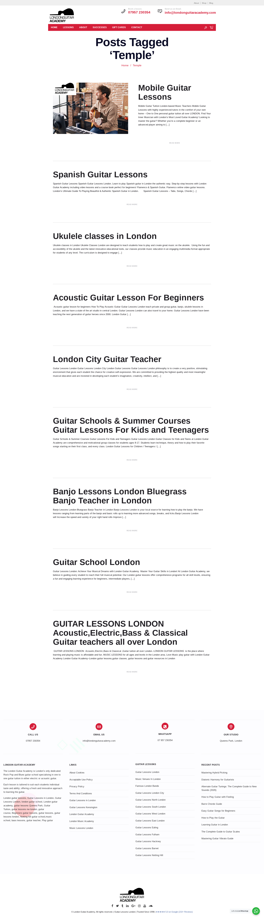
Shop (204, 3)
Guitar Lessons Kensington (83, 807)
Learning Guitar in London (214, 824)
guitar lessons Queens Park (28, 805)
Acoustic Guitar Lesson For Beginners (128, 297)
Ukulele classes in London (105, 236)
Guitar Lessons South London (150, 807)
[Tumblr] (122, 906)
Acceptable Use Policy (81, 779)
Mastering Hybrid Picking (214, 772)
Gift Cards (119, 27)
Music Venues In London (148, 779)
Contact (136, 27)
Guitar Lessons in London (40, 798)
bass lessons (18, 820)
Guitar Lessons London (147, 772)
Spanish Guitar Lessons (100, 174)
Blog (211, 3)
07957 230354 (33, 741)
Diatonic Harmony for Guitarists (217, 779)
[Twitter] (117, 906)
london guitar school (32, 801)
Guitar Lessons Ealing (146, 827)
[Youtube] (144, 906)
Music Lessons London (81, 828)
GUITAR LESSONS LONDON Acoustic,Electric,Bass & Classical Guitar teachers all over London (120, 632)
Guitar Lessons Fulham (147, 834)
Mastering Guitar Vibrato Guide (217, 838)
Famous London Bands (147, 786)
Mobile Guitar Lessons (164, 92)
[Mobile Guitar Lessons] (91, 108)
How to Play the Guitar (213, 817)
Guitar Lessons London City (149, 793)
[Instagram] (139, 906)
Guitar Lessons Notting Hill (149, 855)
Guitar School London (96, 562)
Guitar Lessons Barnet (147, 848)
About (196, 3)
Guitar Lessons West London (150, 813)
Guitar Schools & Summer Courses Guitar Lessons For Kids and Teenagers (131, 425)
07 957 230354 (165, 740)
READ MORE (174, 143)
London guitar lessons (14, 798)
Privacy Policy (76, 786)
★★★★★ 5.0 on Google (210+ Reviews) (174, 912)
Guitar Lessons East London (150, 820)
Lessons (68, 27)
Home (54, 27)
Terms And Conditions (80, 793)
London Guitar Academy (81, 814)
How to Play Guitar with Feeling (217, 797)
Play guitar (47, 820)
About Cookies (76, 772)
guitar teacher (34, 820)
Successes (100, 27)
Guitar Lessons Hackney (148, 841)
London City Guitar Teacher (107, 359)
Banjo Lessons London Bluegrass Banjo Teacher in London (120, 496)
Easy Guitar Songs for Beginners (218, 810)
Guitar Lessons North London (150, 800)
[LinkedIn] (127, 906)
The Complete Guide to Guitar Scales (220, 831)
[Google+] (133, 906)
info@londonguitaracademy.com (190, 12)
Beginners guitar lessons (24, 813)
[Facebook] (112, 906)
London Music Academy (81, 821)
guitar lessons (46, 813)
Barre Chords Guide (211, 804)
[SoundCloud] (150, 906)
